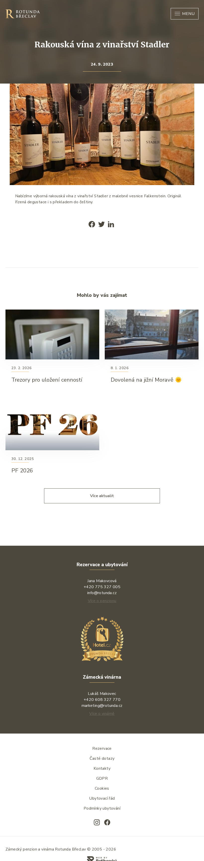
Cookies (102, 788)
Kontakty (102, 768)
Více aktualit (102, 496)
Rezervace (102, 748)
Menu (188, 13)
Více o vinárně (102, 713)
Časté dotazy (102, 758)
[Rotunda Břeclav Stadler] (182, 95)
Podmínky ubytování (102, 808)
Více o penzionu (102, 601)
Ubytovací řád (102, 798)
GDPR (102, 778)
